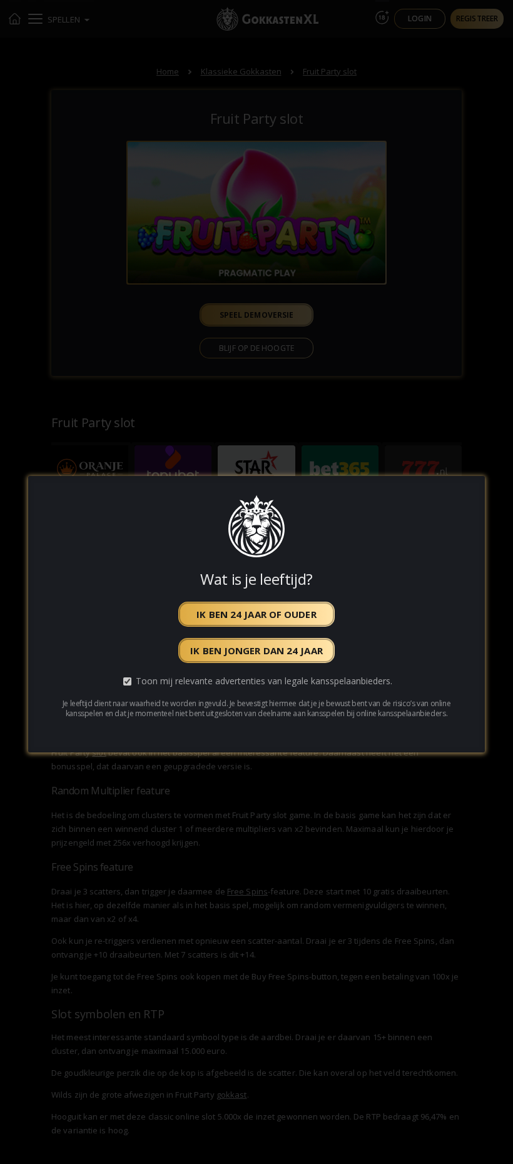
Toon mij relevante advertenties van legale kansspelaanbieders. (264, 681)
